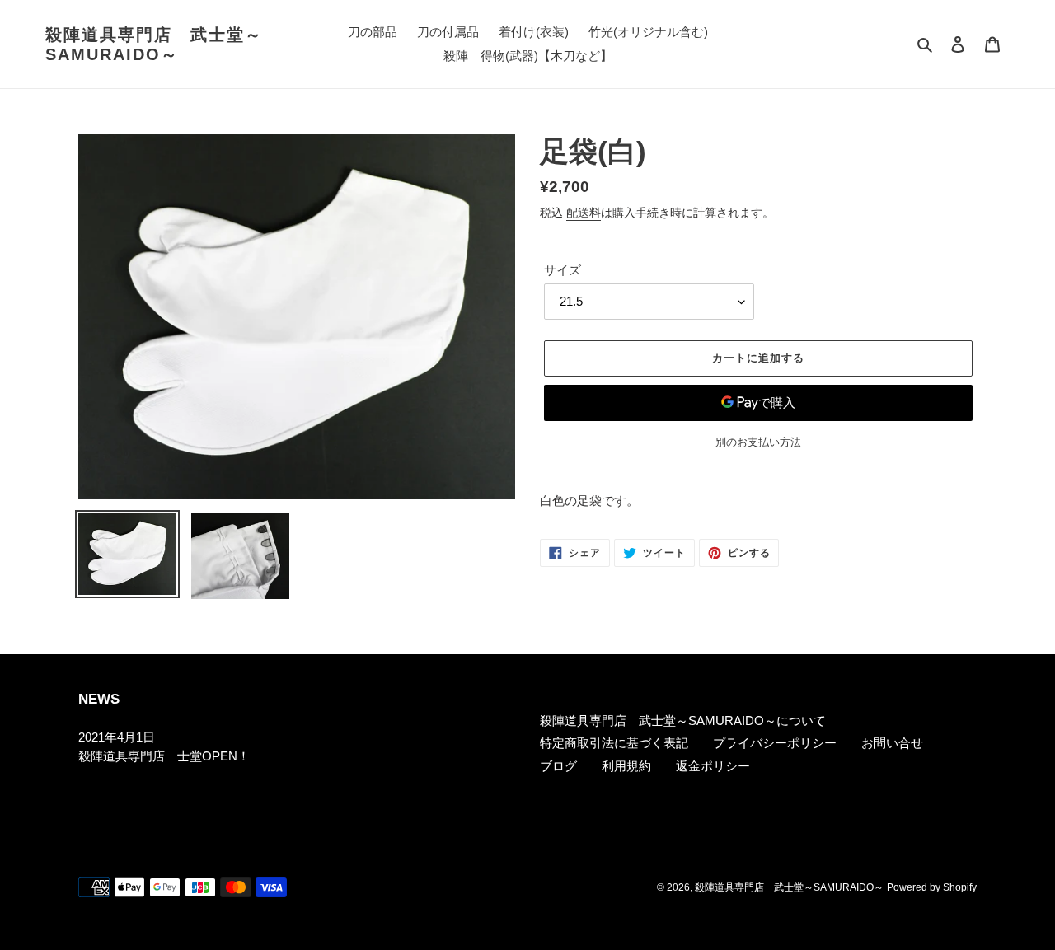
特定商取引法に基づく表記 (614, 743)
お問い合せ (892, 743)
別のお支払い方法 (758, 442)
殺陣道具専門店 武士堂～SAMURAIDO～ (154, 44)
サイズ (562, 270)
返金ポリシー (713, 766)
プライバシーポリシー (775, 743)
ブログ (558, 766)
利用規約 (626, 766)
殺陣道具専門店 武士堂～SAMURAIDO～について (683, 721)
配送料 (583, 212)
